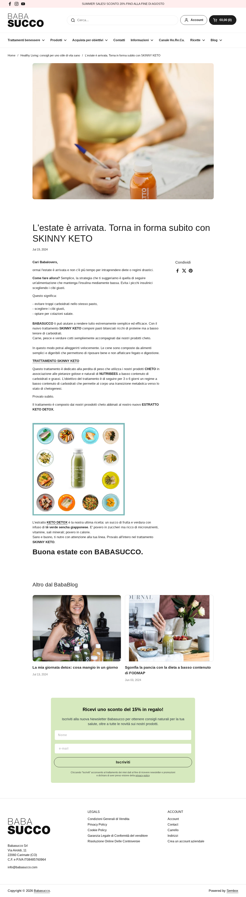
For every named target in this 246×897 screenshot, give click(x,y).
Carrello (173, 830)
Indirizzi (173, 835)
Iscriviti (123, 762)
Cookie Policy (97, 830)
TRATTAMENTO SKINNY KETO (55, 361)
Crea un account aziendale (186, 841)
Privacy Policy (97, 824)
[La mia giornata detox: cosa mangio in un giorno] (76, 628)
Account (197, 20)
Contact (173, 824)
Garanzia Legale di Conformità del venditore (118, 835)
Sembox (232, 891)
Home (11, 55)
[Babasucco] (26, 20)
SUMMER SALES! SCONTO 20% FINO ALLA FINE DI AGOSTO (123, 3)
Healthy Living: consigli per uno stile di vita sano (50, 55)
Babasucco (42, 891)
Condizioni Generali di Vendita (108, 819)
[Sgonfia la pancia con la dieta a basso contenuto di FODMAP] (169, 628)
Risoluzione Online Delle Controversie (114, 841)
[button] (222, 20)
